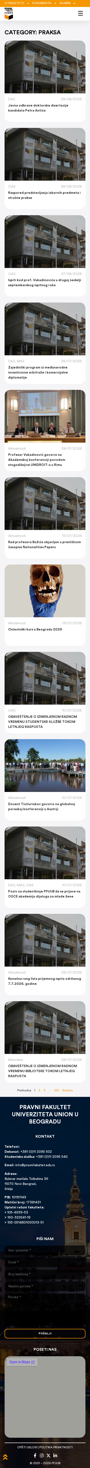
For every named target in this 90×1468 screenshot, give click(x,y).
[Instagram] (42, 1455)
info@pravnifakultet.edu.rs (35, 1165)
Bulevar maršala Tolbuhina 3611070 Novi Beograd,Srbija (26, 1184)
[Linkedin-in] (55, 1455)
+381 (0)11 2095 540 (52, 1157)
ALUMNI (65, 3)
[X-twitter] (48, 1455)
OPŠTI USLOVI (27, 1447)
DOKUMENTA (41, 3)
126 (56, 1090)
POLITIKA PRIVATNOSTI (56, 1447)
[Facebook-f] (35, 1455)
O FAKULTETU (14, 3)
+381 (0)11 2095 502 (35, 1152)
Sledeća (67, 1090)
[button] (80, 12)
